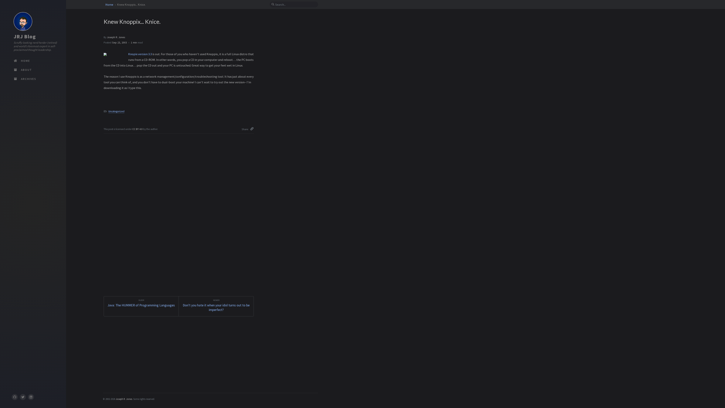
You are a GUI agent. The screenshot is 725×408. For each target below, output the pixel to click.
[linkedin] (31, 397)
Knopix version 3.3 (140, 54)
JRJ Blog (25, 36)
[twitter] (22, 397)
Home (109, 4)
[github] (14, 397)
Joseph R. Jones (116, 37)
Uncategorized (116, 111)
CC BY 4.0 (137, 129)
